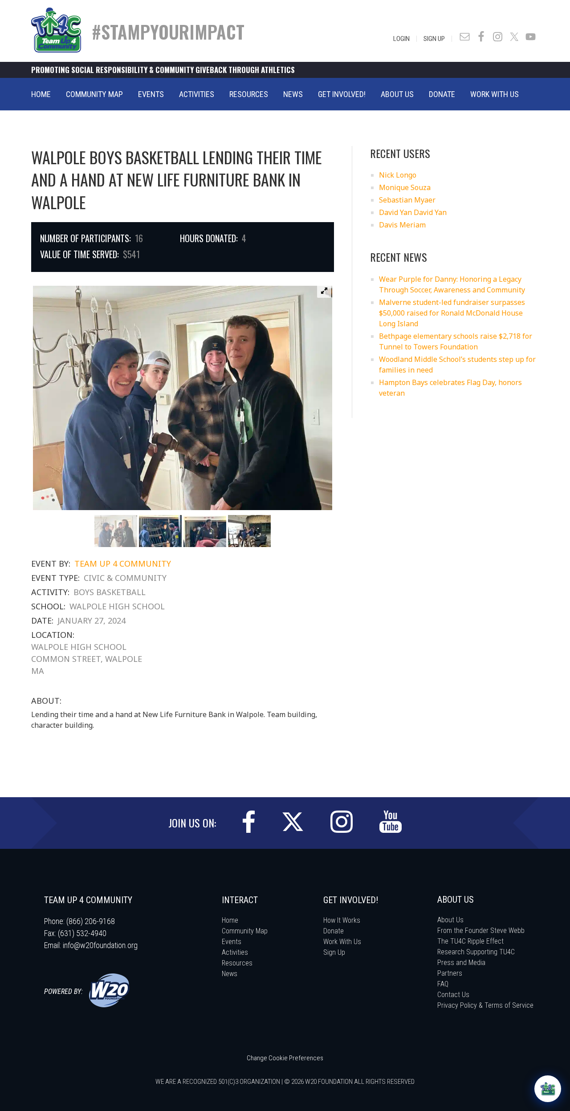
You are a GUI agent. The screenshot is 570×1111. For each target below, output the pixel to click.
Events (231, 941)
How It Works (341, 920)
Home (230, 920)
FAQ (442, 984)
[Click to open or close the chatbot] (547, 1088)
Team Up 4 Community (122, 563)
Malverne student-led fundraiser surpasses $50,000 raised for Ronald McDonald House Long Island (452, 312)
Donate (333, 931)
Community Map (245, 931)
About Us (450, 920)
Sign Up (434, 39)
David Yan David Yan (413, 212)
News (229, 973)
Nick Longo (397, 175)
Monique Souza (405, 187)
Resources (237, 963)
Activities (235, 952)
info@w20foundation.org (100, 945)
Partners (449, 973)
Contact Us (453, 994)
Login (401, 39)
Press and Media (461, 962)
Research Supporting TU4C (476, 952)
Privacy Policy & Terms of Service (485, 1005)
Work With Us (342, 941)
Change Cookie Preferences (285, 1058)
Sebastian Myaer (407, 200)
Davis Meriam (402, 225)
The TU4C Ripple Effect (470, 941)
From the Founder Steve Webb (481, 930)
